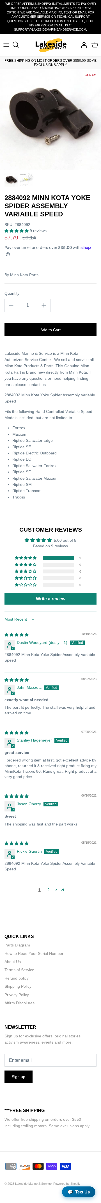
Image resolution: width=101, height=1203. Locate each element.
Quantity (11, 293)
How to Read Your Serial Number (33, 953)
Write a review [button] (50, 598)
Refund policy (16, 978)
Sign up (18, 1076)
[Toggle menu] (6, 45)
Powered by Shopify (67, 1183)
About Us (12, 961)
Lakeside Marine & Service (33, 1183)
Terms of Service (19, 970)
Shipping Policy (17, 986)
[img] (16, 634)
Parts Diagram (17, 945)
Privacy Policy (16, 994)
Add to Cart (50, 330)
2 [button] (48, 890)
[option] (50, 119)
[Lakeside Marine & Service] (50, 45)
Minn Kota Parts (24, 275)
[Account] (82, 45)
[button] (17, 230)
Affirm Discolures (19, 1003)
